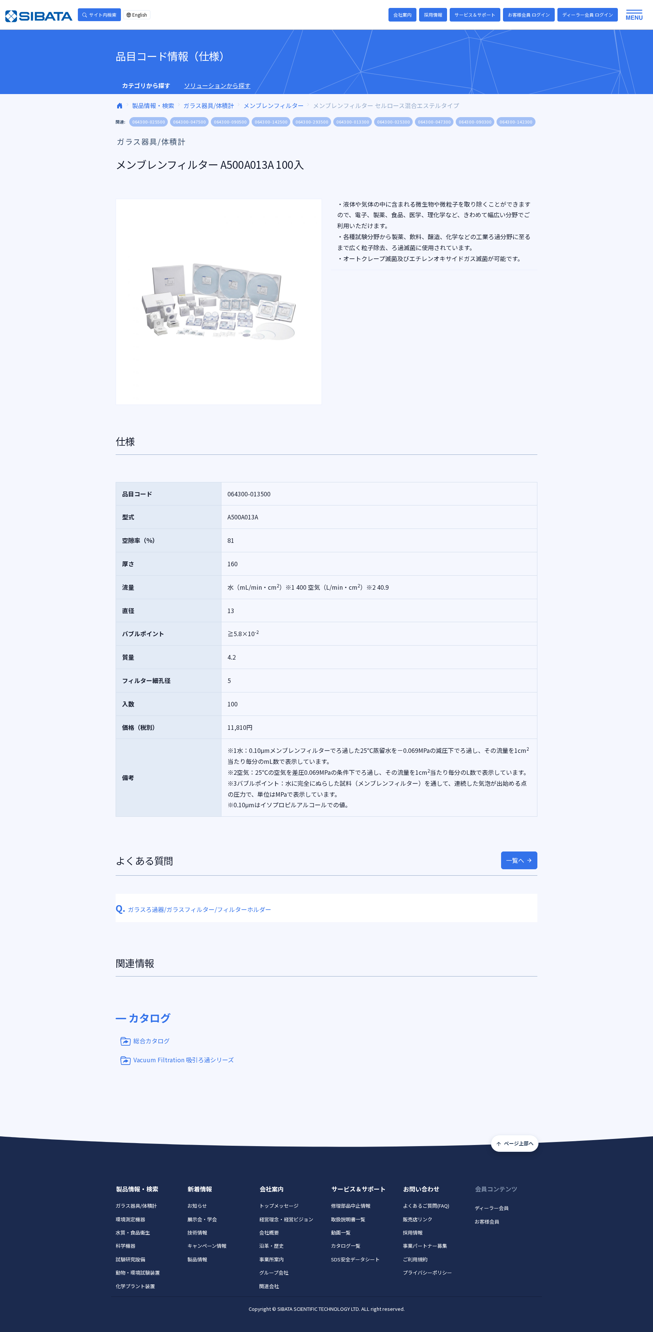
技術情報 (197, 1232)
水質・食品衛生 (133, 1232)
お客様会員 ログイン (529, 14)
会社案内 (402, 14)
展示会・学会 (202, 1219)
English (139, 14)
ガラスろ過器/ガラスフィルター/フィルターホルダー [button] (193, 909)
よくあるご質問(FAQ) (426, 1205)
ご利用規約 (415, 1259)
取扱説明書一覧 (348, 1219)
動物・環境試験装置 (138, 1272)
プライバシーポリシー (427, 1272)
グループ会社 (273, 1272)
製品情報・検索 (153, 105)
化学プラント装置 (135, 1286)
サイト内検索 (102, 14)
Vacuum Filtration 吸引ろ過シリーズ (183, 1059)
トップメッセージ (279, 1205)
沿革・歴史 (271, 1245)
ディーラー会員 (492, 1207)
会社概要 (269, 1232)
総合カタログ (151, 1040)
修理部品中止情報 (350, 1205)
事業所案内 (271, 1259)
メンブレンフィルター (273, 105)
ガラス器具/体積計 (208, 105)
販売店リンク (417, 1219)
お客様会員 (487, 1221)
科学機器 (125, 1245)
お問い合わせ (421, 1188)
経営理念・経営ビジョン (286, 1219)
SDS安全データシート (355, 1259)
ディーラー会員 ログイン (587, 14)
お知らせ (197, 1205)
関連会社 (269, 1286)
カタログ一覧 (346, 1245)
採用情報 (433, 14)
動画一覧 (341, 1232)
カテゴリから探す (146, 85)
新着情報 (200, 1188)
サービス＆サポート (475, 14)
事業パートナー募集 (425, 1245)
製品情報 (197, 1259)
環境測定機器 (130, 1219)
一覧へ (515, 860)
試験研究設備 (130, 1259)
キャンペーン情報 (206, 1245)
